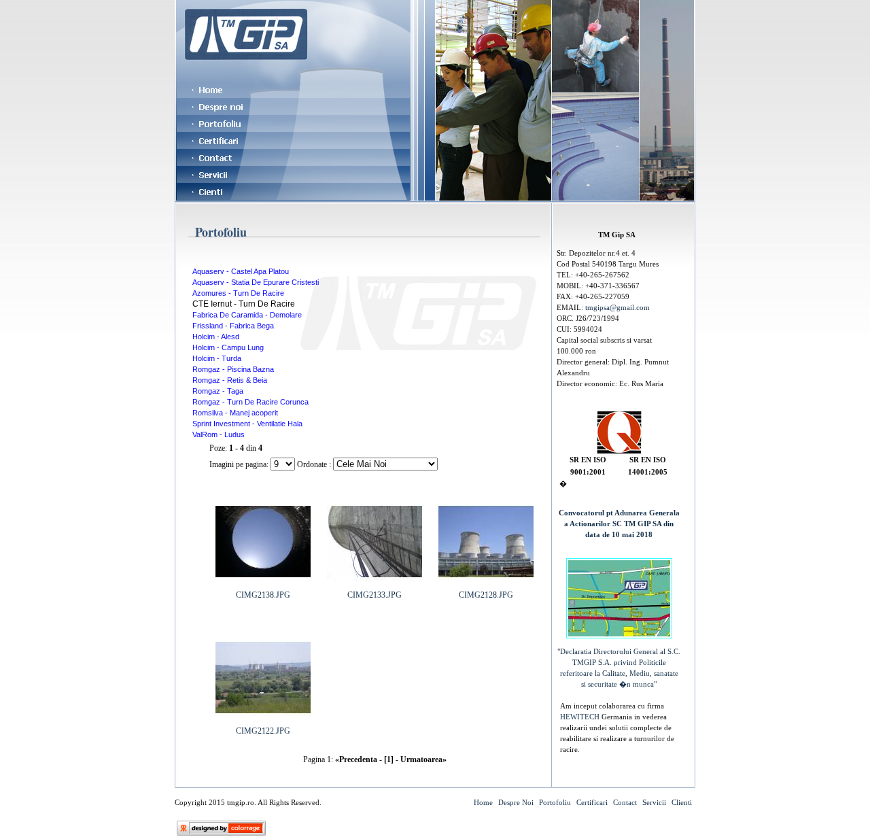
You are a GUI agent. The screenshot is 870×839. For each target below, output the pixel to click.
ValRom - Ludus (218, 434)
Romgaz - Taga (217, 391)
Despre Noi (516, 802)
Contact (625, 802)
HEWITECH (581, 717)
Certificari (592, 802)
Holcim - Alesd (215, 336)
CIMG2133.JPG (374, 595)
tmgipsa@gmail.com (617, 307)
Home (483, 802)
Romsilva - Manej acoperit (235, 413)
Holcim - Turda (216, 358)
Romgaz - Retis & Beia (229, 380)
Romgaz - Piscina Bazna (233, 369)
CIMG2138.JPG (263, 595)
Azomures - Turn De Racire (238, 293)
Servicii (654, 802)
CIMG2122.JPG (263, 731)
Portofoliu (555, 802)
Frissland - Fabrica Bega (233, 326)
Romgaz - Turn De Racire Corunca (250, 402)
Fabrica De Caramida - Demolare (247, 315)
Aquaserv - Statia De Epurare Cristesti (255, 282)
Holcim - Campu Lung (228, 347)
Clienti (682, 802)
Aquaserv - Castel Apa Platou (240, 271)
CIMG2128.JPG (486, 595)
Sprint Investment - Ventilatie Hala (247, 424)
